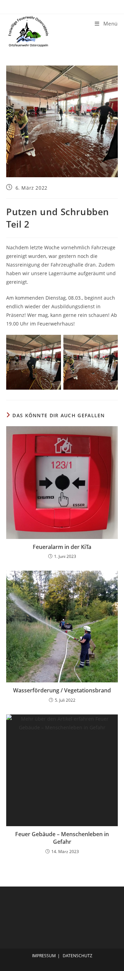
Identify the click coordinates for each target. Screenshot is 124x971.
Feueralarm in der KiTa (62, 547)
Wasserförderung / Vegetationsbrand (62, 690)
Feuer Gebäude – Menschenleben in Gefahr (62, 837)
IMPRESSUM (44, 956)
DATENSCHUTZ (77, 956)
